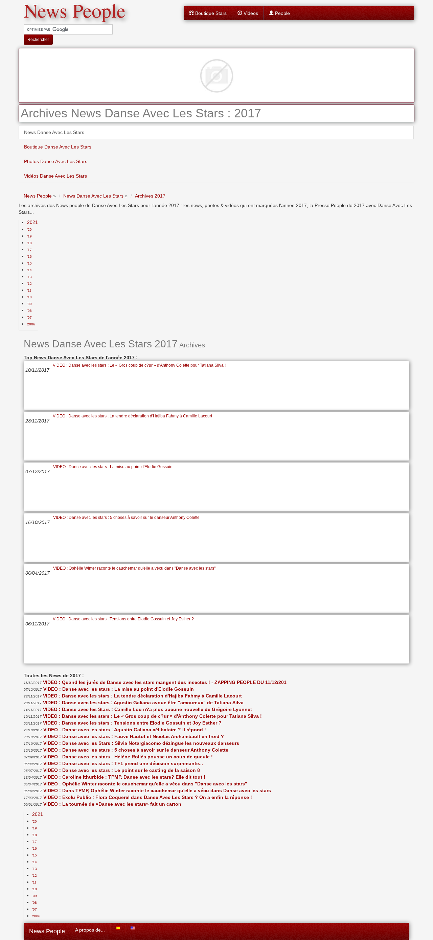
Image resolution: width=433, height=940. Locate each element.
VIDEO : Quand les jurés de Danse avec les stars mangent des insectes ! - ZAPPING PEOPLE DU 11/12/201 (165, 682)
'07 (29, 317)
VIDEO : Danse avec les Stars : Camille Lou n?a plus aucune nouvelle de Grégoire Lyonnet (147, 709)
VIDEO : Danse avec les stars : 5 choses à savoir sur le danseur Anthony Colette (126, 517)
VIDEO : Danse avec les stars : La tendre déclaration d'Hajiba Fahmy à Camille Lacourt (132, 416)
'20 (29, 229)
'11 (29, 290)
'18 (29, 243)
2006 (31, 324)
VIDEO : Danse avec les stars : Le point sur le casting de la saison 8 (121, 770)
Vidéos (250, 13)
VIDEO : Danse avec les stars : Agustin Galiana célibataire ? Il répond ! (124, 729)
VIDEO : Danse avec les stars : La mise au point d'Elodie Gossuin (113, 466)
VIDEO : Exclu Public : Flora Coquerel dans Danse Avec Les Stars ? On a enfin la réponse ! (147, 797)
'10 (29, 297)
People (282, 13)
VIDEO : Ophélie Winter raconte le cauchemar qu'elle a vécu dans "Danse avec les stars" (134, 568)
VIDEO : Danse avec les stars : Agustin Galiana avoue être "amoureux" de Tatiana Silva (143, 702)
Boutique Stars (210, 13)
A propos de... (90, 930)
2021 (32, 222)
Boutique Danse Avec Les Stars (57, 147)
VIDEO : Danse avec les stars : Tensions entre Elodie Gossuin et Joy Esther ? (123, 619)
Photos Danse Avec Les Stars (55, 161)
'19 (29, 236)
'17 (29, 250)
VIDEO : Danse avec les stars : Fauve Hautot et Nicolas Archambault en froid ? (133, 736)
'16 (29, 256)
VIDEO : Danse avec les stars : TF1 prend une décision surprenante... (123, 763)
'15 (29, 263)
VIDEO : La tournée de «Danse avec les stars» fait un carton (112, 804)
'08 (29, 311)
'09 (29, 304)
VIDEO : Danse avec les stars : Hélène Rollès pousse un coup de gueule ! (128, 756)
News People (47, 931)
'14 (29, 270)
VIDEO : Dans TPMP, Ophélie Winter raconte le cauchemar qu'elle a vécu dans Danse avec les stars (157, 790)
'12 (29, 283)
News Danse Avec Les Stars (54, 132)
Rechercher (38, 39)
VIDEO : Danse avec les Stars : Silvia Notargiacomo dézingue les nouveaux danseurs (141, 743)
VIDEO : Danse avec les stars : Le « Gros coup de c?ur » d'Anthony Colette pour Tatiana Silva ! (139, 365)
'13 (29, 277)
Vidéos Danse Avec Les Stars (55, 176)
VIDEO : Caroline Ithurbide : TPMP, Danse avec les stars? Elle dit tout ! (124, 777)
